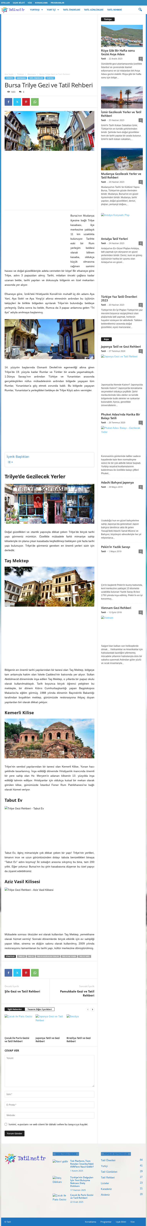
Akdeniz (105, 1194)
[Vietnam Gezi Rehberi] (122, 629)
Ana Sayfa (9, 74)
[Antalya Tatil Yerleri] (122, 224)
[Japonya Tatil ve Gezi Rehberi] (49, 1024)
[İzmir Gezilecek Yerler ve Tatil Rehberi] (122, 97)
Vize (30, 2)
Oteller (5, 2)
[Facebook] (8, 102)
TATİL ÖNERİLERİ (71, 9)
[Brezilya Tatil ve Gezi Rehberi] (80, 1024)
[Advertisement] (49, 42)
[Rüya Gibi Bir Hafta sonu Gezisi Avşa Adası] (122, 36)
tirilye (21, 956)
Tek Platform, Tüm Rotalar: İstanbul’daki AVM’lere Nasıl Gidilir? (82, 1163)
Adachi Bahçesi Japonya (117, 482)
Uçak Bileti (19, 2)
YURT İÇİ (51, 9)
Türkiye (20, 74)
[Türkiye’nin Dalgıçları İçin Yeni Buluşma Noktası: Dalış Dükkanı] (60, 1181)
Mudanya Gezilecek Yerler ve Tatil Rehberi (121, 175)
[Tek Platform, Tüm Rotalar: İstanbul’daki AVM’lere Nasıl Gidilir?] (60, 1165)
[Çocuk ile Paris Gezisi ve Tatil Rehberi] (18, 1024)
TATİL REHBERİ (114, 9)
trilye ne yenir (69, 956)
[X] (17, 102)
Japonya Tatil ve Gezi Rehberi (48, 1039)
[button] (140, 10)
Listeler (105, 1183)
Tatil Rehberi (108, 1177)
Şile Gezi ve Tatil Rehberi (22, 991)
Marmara (31, 74)
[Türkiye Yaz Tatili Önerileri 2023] (122, 282)
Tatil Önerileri (36, 78)
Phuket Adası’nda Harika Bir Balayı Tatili (120, 416)
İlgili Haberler (15, 1009)
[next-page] (92, 1009)
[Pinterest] (26, 102)
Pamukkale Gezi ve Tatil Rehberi (77, 993)
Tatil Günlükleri (109, 1171)
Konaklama (41, 2)
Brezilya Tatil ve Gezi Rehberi (79, 1039)
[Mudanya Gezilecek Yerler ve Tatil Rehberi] (122, 159)
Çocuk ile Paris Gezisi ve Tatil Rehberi (17, 1039)
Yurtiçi (50, 78)
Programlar (57, 2)
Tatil (103, 58)
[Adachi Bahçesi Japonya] (122, 503)
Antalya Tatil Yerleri (114, 239)
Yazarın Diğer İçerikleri (40, 1009)
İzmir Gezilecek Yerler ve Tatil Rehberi (121, 114)
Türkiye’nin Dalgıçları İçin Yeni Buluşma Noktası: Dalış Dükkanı (81, 1182)
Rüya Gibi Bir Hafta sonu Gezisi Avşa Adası (118, 52)
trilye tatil (84, 956)
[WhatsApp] (35, 102)
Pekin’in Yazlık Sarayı (115, 547)
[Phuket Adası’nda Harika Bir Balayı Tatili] (122, 439)
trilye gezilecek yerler (48, 956)
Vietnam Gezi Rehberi (116, 608)
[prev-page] (88, 1009)
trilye (31, 956)
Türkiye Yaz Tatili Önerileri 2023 (119, 298)
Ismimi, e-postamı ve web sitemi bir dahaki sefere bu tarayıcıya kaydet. (48, 1124)
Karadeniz (106, 1189)
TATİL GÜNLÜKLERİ (93, 9)
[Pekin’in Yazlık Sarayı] (122, 568)
